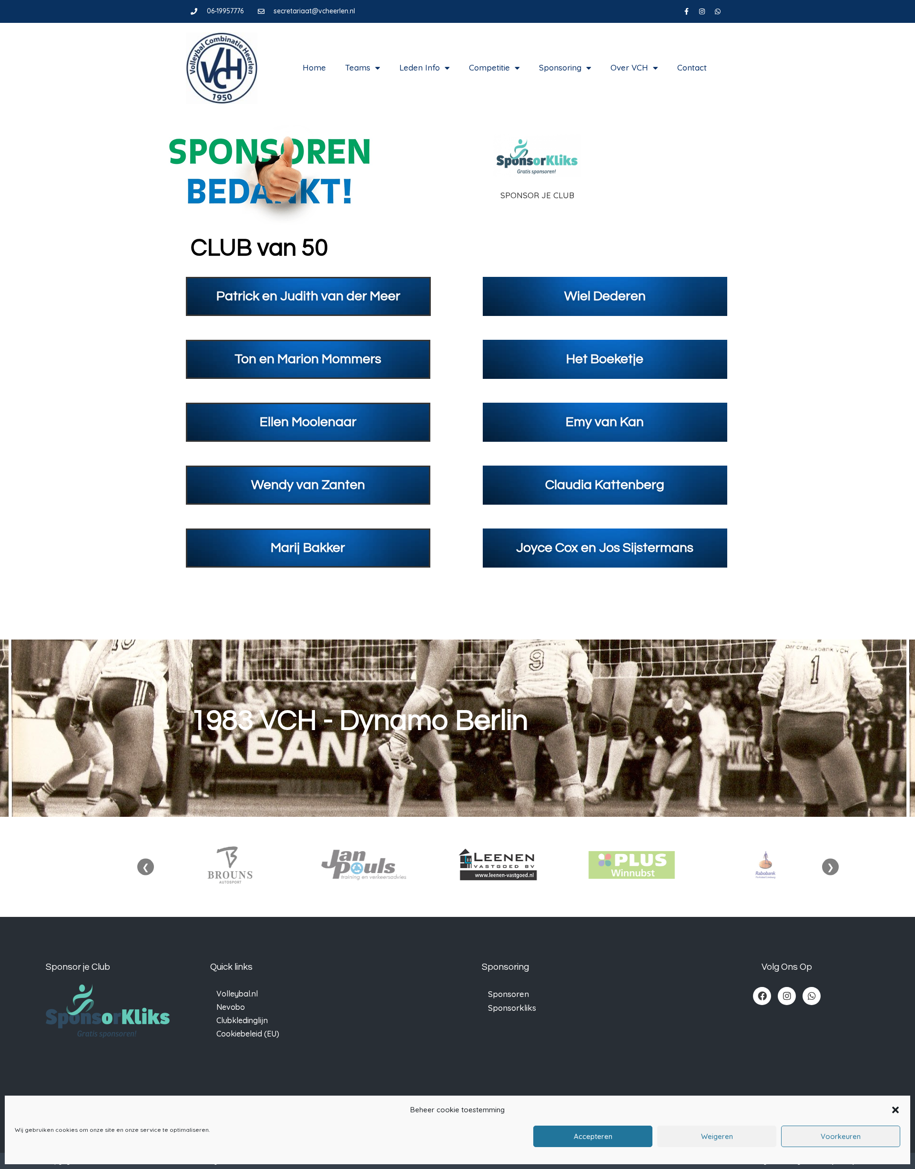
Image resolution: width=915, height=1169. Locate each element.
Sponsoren (508, 994)
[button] (895, 1110)
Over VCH (629, 67)
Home (314, 67)
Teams (357, 67)
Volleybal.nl (237, 993)
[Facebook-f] (686, 11)
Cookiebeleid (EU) (247, 1033)
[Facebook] (762, 996)
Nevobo (230, 1007)
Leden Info (419, 67)
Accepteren (593, 1136)
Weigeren (717, 1136)
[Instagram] (702, 11)
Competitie (489, 67)
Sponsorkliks (512, 1008)
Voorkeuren (841, 1136)
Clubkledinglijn (242, 1020)
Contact (692, 67)
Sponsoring (560, 67)
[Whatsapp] (717, 11)
